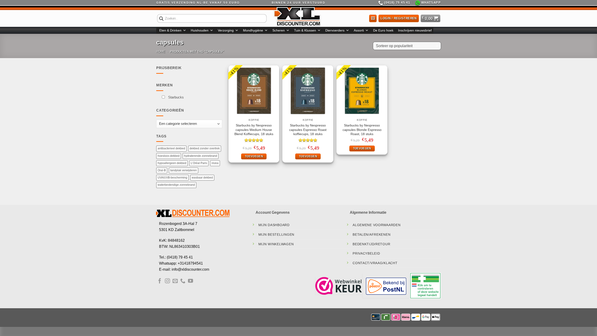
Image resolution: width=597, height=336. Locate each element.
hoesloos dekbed (169, 156)
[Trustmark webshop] (338, 285)
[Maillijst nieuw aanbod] (373, 18)
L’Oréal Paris (199, 163)
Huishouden (199, 30)
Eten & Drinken (170, 30)
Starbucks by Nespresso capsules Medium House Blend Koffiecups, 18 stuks (253, 129)
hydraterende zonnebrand (200, 156)
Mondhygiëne (253, 30)
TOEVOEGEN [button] (254, 156)
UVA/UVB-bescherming (172, 177)
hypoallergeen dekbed (172, 163)
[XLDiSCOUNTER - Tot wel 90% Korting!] (298, 16)
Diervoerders (334, 30)
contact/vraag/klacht (375, 263)
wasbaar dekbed (202, 177)
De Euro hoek (383, 30)
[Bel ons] (182, 281)
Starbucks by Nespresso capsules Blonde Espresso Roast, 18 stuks (362, 129)
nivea (215, 163)
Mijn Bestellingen (276, 234)
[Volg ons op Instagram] (167, 281)
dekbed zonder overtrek (205, 148)
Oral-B (162, 170)
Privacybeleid (366, 253)
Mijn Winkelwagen (276, 244)
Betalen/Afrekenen (371, 234)
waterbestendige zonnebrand (176, 184)
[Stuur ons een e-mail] (175, 281)
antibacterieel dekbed (171, 148)
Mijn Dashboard (274, 225)
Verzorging (226, 30)
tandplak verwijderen (183, 170)
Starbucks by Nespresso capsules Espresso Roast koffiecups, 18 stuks (307, 129)
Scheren (278, 30)
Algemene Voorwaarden (376, 225)
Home (160, 51)
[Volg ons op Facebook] (159, 281)
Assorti (359, 30)
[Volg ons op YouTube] (190, 281)
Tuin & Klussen (305, 30)
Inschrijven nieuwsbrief (415, 30)
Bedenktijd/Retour (371, 244)
